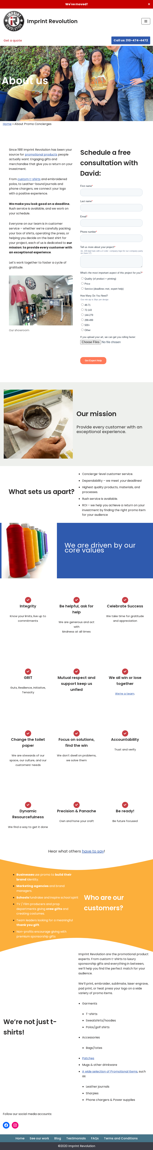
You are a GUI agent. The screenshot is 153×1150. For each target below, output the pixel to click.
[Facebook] (6, 1125)
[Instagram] (15, 1125)
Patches (88, 1058)
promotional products (41, 154)
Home (7, 124)
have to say (93, 851)
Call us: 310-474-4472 (131, 40)
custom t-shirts (29, 179)
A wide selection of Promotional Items (110, 1071)
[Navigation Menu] (145, 21)
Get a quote (13, 40)
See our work (39, 1138)
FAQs (95, 1138)
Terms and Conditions (121, 1138)
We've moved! (76, 4)
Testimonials (76, 1138)
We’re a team (124, 694)
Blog (57, 1138)
